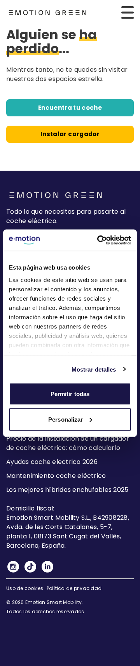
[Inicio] (47, 12)
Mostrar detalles (94, 369)
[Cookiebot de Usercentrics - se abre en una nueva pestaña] (98, 240)
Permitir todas (70, 394)
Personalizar (65, 419)
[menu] (127, 12)
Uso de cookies (25, 588)
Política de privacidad (74, 588)
